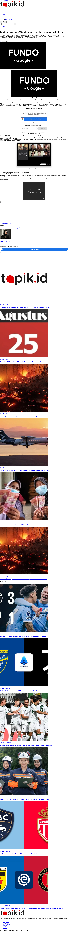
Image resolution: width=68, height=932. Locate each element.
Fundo (19, 135)
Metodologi (5, 925)
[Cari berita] (1, 22)
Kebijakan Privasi (6, 924)
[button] (34, 249)
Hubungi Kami (8, 19)
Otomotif (4, 12)
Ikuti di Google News (25, 228)
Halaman (4, 16)
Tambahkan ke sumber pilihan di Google (10, 228)
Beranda (4, 26)
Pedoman (5, 928)
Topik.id (14, 39)
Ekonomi (5, 14)
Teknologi (5, 10)
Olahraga (5, 13)
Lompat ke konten (4, 0)
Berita (4, 9)
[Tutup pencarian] (15, 24)
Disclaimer (5, 926)
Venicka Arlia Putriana (7, 39)
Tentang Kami (8, 18)
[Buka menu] (5, 22)
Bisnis (4, 15)
